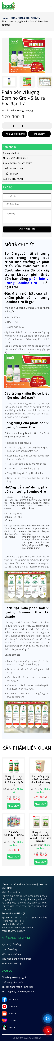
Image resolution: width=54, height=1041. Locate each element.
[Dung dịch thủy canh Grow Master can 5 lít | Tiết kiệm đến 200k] (40, 821)
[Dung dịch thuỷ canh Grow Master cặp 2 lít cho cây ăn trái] (13, 766)
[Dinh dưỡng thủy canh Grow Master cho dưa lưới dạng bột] (40, 766)
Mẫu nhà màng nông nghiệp (16, 958)
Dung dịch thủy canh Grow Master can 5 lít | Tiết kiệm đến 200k (40, 836)
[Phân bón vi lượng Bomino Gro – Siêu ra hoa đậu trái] (27, 55)
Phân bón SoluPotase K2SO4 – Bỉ (13, 835)
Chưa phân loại (11, 153)
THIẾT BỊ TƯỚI (11, 173)
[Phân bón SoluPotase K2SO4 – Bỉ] (13, 821)
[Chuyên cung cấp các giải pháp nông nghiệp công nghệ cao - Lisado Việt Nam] (9, 9)
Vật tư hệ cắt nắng (11, 944)
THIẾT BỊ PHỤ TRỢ (13, 168)
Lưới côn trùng (9, 949)
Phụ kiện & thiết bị (11, 963)
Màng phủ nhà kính (12, 954)
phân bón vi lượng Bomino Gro (27, 280)
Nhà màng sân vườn (12, 982)
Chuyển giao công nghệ (14, 977)
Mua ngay (39, 134)
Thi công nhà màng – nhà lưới (17, 986)
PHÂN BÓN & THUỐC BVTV (25, 18)
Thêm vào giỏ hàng (14, 134)
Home (5, 18)
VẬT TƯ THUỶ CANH (14, 178)
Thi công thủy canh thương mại (18, 991)
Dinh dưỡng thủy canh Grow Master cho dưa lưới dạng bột (40, 780)
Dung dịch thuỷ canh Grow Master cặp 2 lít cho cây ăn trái (13, 780)
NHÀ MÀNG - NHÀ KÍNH (15, 158)
